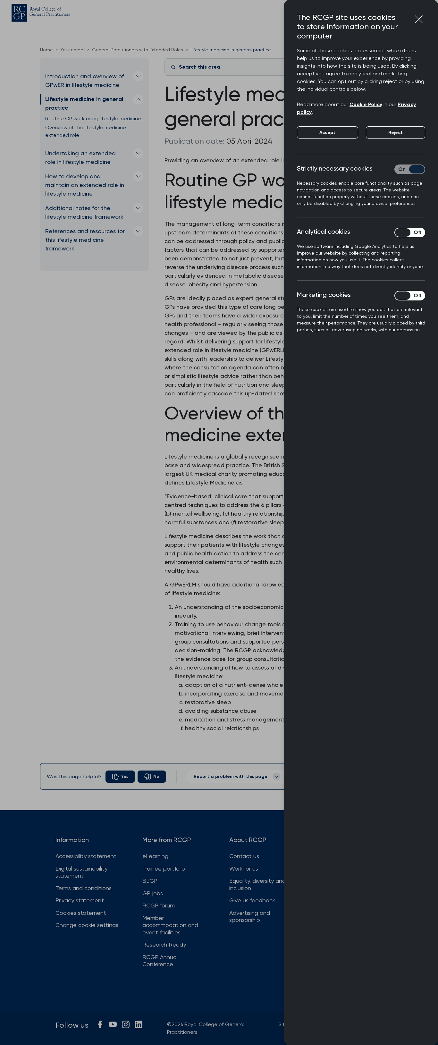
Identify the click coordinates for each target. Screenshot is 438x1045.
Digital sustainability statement (81, 872)
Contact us (244, 856)
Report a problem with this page (230, 776)
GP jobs (152, 893)
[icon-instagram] (126, 1024)
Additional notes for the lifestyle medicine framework (84, 212)
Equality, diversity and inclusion (257, 884)
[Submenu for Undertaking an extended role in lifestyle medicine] (138, 153)
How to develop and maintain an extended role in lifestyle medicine (84, 185)
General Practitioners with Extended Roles (137, 49)
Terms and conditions (83, 888)
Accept (327, 132)
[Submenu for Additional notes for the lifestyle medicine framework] (138, 208)
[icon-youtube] (113, 1024)
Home (46, 49)
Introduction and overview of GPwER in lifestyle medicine (84, 80)
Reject (395, 132)
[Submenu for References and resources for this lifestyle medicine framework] (138, 231)
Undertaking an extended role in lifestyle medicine (80, 157)
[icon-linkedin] (138, 1024)
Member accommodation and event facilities (170, 925)
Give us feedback (252, 900)
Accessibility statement (85, 856)
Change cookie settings (86, 925)
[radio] (120, 777)
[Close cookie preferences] (419, 19)
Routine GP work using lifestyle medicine (93, 118)
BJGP (149, 880)
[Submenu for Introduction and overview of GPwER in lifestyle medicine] (138, 76)
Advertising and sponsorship (249, 916)
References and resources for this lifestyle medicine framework (85, 240)
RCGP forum (158, 905)
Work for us (243, 868)
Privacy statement (79, 900)
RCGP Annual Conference (160, 961)
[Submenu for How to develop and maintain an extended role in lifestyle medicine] (138, 176)
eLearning (155, 856)
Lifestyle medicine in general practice (84, 103)
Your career (72, 49)
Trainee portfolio (163, 868)
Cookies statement (80, 912)
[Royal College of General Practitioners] (41, 13)
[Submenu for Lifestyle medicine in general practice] (138, 99)
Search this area (199, 67)
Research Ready (164, 944)
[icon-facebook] (100, 1024)
